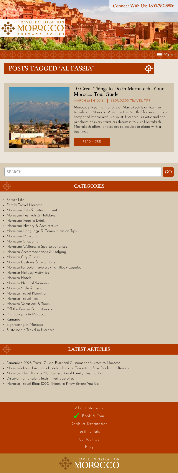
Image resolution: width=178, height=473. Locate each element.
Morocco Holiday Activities (28, 273)
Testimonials (89, 432)
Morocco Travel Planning (26, 293)
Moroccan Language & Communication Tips (42, 231)
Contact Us (89, 440)
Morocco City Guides (23, 257)
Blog (89, 447)
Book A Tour (93, 416)
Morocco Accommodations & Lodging (36, 252)
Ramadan (14, 319)
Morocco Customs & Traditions (31, 262)
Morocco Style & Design (25, 288)
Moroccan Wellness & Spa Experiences (37, 247)
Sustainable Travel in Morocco (30, 330)
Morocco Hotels (19, 278)
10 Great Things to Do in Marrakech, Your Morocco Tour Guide (118, 91)
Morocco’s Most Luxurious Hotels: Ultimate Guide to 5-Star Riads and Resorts (68, 368)
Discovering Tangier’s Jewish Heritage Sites (40, 378)
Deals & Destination (88, 424)
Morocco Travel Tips (130, 101)
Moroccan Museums (22, 236)
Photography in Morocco (26, 314)
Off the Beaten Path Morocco (30, 309)
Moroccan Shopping (23, 241)
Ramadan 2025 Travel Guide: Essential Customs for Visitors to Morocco (63, 363)
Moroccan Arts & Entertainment (32, 210)
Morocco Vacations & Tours (28, 304)
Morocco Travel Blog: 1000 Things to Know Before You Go (53, 384)
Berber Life (15, 200)
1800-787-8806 (161, 6)
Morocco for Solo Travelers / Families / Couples (44, 267)
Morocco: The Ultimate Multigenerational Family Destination (55, 373)
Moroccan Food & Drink (26, 221)
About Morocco (89, 408)
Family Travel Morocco (24, 205)
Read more (91, 141)
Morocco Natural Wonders (28, 283)
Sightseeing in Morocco (25, 325)
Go (168, 172)
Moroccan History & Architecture (32, 226)
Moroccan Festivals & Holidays (31, 215)
